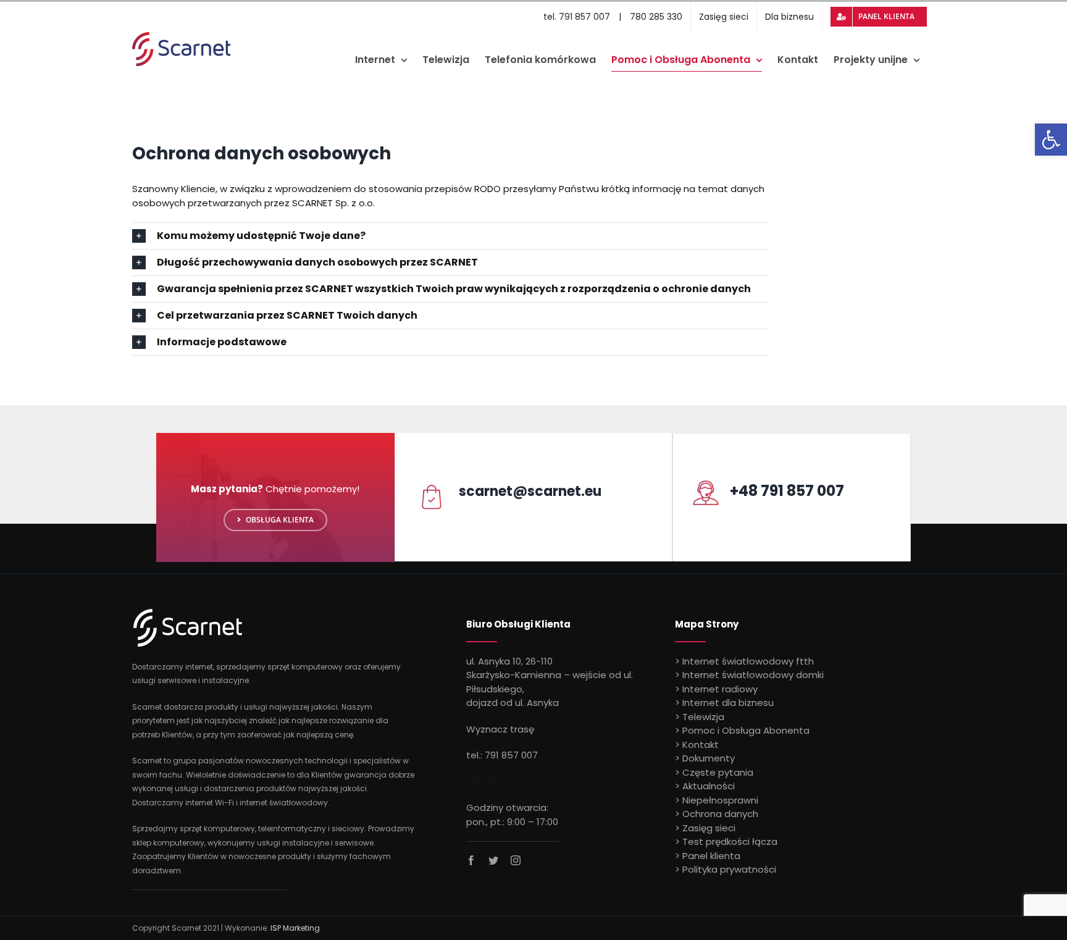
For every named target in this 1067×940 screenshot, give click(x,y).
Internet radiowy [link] (720, 688)
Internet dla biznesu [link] (728, 702)
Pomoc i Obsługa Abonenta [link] (746, 730)
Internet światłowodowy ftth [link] (748, 661)
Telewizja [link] (703, 716)
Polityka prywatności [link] (729, 869)
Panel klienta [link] (711, 855)
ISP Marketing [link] (295, 928)
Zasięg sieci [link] (708, 827)
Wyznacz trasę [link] (500, 729)
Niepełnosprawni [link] (720, 800)
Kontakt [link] (700, 744)
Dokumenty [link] (708, 758)
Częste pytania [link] (717, 772)
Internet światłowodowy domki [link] (753, 674)
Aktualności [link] (708, 785)
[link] (1051, 140)
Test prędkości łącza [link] (729, 841)
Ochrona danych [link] (720, 813)
